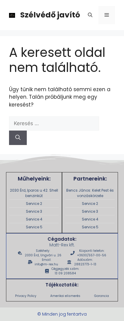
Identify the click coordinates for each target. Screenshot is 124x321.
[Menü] (106, 15)
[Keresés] (18, 138)
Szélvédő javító (50, 15)
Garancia (101, 296)
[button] (90, 15)
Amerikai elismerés (65, 296)
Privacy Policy (25, 296)
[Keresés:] (54, 123)
